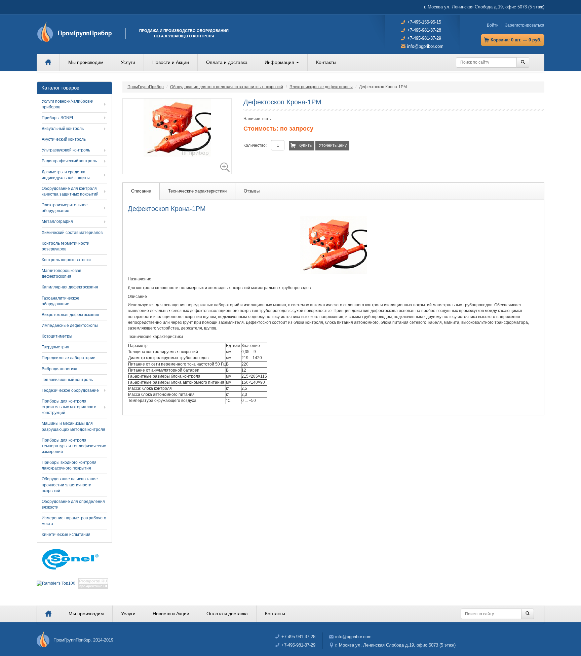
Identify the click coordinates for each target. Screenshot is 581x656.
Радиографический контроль (69, 161)
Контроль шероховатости (66, 259)
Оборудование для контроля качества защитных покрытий (226, 86)
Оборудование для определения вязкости (73, 504)
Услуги (128, 62)
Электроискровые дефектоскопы (321, 86)
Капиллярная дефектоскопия (70, 287)
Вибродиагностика (59, 369)
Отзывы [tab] (252, 191)
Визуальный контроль (63, 128)
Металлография (57, 221)
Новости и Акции (170, 62)
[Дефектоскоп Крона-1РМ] (177, 136)
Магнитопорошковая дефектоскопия (61, 273)
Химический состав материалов (72, 232)
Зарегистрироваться (524, 25)
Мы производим (86, 62)
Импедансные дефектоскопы (70, 325)
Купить (305, 145)
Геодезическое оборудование (70, 390)
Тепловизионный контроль (67, 379)
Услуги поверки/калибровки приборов (67, 104)
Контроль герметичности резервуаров (65, 246)
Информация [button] (280, 62)
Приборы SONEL (58, 117)
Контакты (326, 62)
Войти (493, 25)
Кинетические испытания (66, 534)
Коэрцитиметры (57, 336)
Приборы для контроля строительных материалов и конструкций (69, 407)
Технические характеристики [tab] (197, 191)
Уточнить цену (333, 145)
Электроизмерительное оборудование (65, 208)
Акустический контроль (64, 139)
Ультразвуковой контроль (66, 150)
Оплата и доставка (226, 62)
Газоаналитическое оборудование (60, 301)
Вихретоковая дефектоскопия (70, 314)
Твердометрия (55, 347)
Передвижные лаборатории (68, 357)
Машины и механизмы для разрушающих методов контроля (73, 426)
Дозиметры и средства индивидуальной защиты (66, 175)
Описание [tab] (141, 191)
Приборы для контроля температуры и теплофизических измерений (74, 446)
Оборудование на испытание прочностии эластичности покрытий (70, 485)
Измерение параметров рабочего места (74, 521)
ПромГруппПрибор (145, 86)
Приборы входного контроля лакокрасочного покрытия (69, 465)
